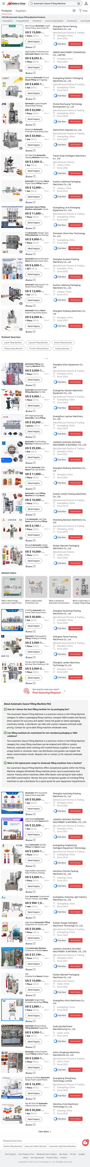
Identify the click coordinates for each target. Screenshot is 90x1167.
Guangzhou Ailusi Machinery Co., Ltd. (69, 1002)
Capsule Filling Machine (38, 342)
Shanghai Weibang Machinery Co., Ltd (69, 312)
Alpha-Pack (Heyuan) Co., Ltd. (67, 129)
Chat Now (62, 44)
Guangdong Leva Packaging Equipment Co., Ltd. (66, 209)
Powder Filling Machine (39, 348)
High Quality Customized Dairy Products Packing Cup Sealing (37, 871)
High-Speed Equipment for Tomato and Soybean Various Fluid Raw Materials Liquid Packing (37, 923)
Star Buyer (63, 1154)
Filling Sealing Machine (13, 348)
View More (43, 1131)
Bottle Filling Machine (63, 342)
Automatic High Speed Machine (63, 1146)
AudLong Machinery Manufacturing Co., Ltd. (64, 1027)
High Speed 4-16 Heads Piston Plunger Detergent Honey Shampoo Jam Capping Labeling (36, 285)
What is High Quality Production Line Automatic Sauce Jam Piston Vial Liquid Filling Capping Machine (35, 602)
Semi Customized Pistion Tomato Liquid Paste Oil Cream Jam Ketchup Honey (37, 897)
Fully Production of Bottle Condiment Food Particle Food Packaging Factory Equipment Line (37, 949)
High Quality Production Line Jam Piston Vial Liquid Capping (37, 53)
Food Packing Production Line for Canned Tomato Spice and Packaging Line (37, 442)
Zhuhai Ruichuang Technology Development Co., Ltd (67, 105)
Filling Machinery (72, 21)
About (25, 1157)
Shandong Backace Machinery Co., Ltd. (69, 521)
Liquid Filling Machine (13, 342)
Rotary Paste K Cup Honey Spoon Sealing (36, 311)
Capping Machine (62, 348)
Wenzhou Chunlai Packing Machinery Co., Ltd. (65, 872)
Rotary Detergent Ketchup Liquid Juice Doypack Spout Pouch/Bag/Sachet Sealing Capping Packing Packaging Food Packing (37, 260)
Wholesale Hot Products (47, 1154)
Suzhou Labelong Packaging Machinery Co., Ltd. (66, 183)
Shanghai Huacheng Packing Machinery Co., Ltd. (67, 612)
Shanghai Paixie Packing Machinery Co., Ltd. (65, 27)
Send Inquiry (34, 41)
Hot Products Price (26, 1154)
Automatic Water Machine (35, 1146)
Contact (63, 1157)
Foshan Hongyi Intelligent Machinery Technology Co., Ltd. (68, 924)
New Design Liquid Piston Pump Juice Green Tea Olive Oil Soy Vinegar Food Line (37, 27)
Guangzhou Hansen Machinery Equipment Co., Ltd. (68, 392)
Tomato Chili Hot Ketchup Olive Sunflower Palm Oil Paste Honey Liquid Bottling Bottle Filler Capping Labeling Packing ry (37, 663)
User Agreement (37, 1157)
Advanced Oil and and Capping (37, 78)
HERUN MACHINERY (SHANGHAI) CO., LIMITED (69, 53)
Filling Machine (36, 21)
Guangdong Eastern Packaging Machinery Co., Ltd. (68, 79)
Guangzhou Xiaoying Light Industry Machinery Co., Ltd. (70, 898)
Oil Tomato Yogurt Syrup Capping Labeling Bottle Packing (37, 182)
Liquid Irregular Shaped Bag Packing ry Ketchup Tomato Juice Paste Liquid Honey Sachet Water (36, 104)
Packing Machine (7, 21)
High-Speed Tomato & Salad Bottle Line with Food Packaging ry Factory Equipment (37, 820)
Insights (81, 1154)
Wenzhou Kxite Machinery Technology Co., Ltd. (65, 1105)
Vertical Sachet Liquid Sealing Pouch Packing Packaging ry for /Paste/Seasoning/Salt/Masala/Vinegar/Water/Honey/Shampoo (37, 1053)
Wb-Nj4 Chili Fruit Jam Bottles (35, 468)
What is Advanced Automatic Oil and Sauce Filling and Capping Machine (59, 602)
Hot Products (10, 1154)
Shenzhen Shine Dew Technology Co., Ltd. (69, 234)
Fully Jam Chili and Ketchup (36, 520)
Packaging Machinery (22, 21)
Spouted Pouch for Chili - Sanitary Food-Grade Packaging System (37, 391)
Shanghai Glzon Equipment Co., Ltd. (68, 366)
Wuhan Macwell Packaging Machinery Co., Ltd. (66, 547)
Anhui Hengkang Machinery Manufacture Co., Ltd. (66, 1053)
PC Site (73, 1154)
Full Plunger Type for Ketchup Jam (37, 234)
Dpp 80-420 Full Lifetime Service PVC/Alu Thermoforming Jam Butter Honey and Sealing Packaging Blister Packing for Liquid (36, 1104)
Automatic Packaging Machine (54, 21)
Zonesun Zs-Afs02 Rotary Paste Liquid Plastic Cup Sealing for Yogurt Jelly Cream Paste (37, 1078)
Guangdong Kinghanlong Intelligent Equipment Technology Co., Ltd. (69, 848)
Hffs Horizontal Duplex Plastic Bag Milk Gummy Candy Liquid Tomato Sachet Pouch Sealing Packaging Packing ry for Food (37, 794)
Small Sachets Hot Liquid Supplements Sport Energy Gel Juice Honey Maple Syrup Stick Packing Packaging (37, 846)
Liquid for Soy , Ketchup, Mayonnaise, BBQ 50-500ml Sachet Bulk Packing (37, 494)
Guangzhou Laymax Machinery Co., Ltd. (68, 417)
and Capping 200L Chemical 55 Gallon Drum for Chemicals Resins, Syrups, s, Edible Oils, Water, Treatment (36, 365)
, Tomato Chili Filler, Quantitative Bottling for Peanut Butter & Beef (37, 208)
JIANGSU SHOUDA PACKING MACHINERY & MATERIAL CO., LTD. (70, 443)
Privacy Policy (52, 1157)
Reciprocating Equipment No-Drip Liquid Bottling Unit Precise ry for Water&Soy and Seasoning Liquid (37, 1027)
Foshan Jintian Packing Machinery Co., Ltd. (69, 495)
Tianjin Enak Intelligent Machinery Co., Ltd (69, 157)
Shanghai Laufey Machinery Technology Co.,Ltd (66, 664)
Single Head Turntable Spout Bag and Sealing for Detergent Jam (36, 1001)
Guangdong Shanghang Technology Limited (64, 1079)
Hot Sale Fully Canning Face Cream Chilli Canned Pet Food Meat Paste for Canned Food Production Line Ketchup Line (37, 156)
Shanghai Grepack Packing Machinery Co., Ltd (66, 260)
